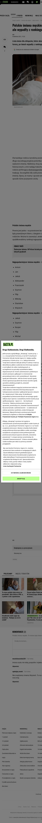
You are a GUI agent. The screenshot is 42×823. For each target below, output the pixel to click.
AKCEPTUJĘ (21, 479)
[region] (21, 411)
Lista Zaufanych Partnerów (12, 466)
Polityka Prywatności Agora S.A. (28, 417)
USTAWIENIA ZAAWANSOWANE (21, 473)
